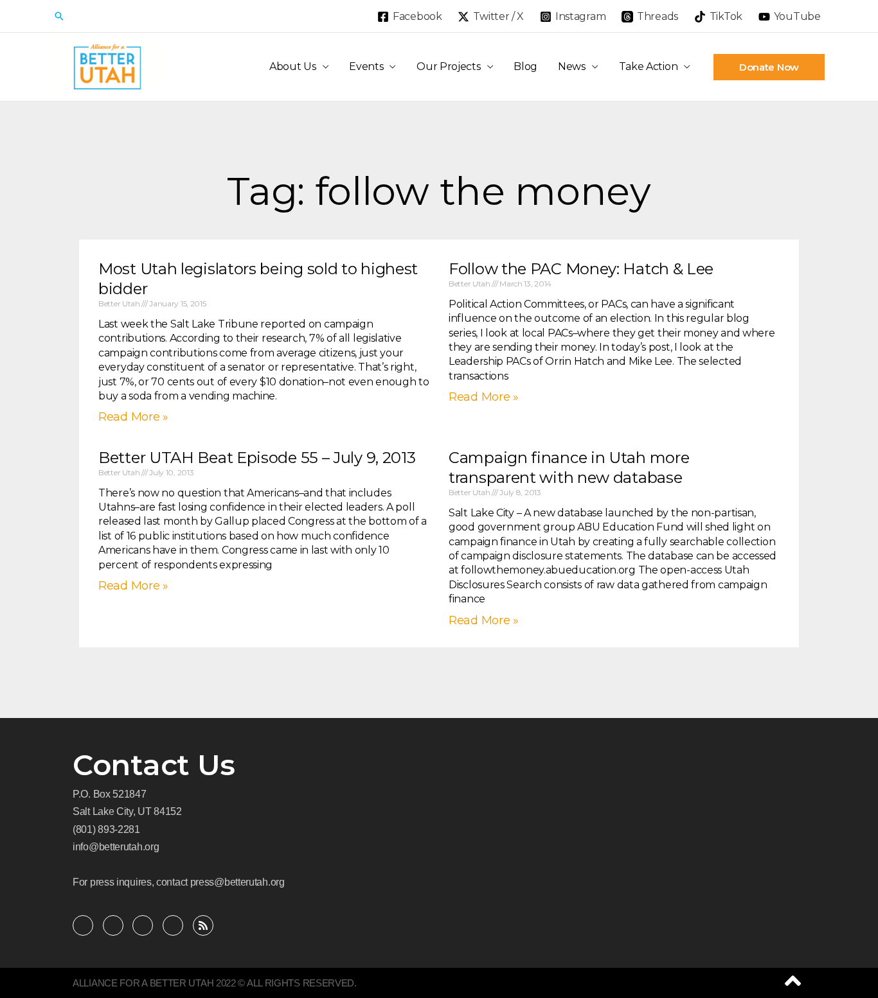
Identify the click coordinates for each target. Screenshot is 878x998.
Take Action (648, 66)
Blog (525, 66)
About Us (292, 66)
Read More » (133, 417)
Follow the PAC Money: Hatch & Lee (581, 268)
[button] (59, 16)
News (572, 66)
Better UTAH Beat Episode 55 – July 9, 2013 (256, 457)
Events (366, 66)
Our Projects (448, 66)
